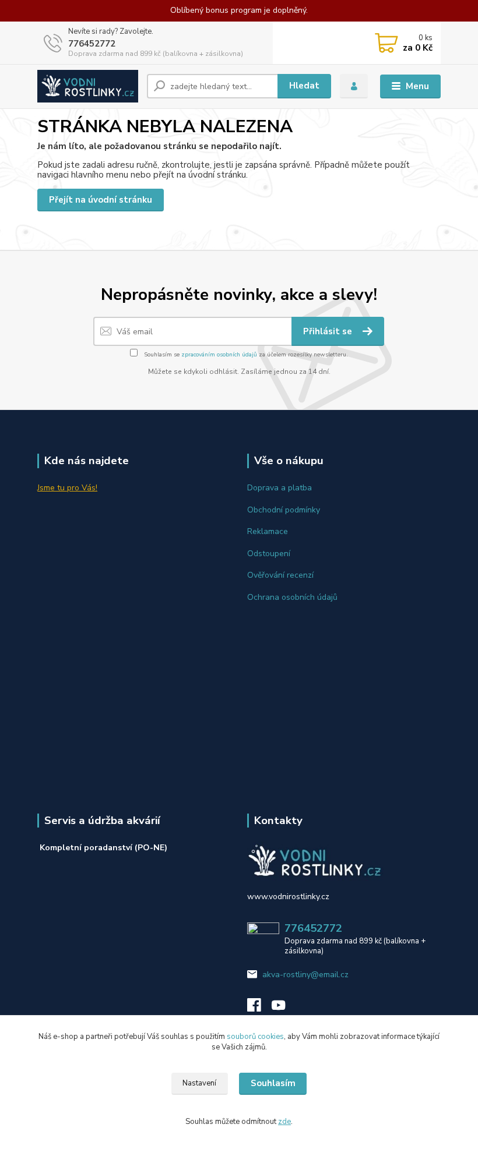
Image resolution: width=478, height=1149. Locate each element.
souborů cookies (255, 1036)
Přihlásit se (328, 331)
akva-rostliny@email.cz (305, 974)
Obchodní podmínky (283, 509)
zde (284, 1121)
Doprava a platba (279, 487)
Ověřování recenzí (280, 575)
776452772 (91, 44)
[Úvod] (87, 86)
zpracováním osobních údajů (219, 355)
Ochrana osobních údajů (292, 597)
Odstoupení (268, 553)
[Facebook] (259, 1008)
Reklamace (267, 531)
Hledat (304, 85)
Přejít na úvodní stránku (100, 200)
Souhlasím (273, 1083)
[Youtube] (284, 1008)
